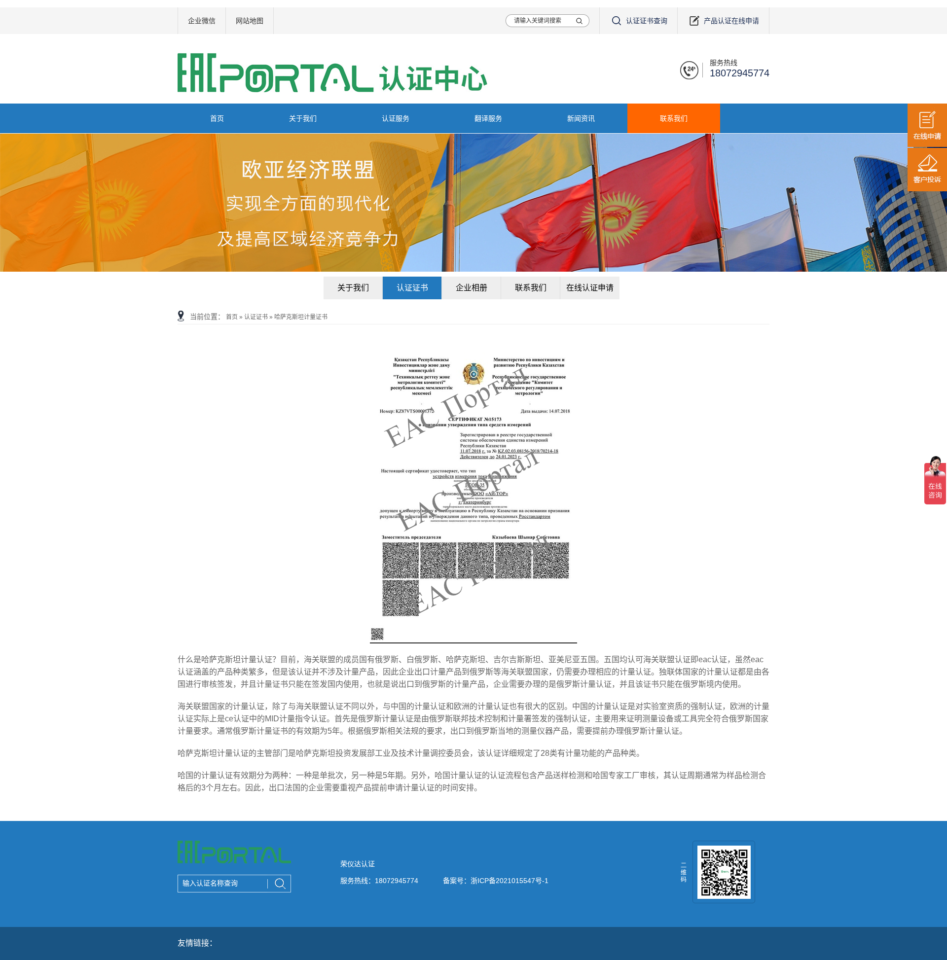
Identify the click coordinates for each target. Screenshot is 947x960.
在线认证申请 (590, 288)
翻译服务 (488, 118)
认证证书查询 (646, 21)
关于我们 (303, 118)
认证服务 (395, 118)
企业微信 (202, 21)
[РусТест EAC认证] (234, 861)
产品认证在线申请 (731, 21)
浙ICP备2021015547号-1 (509, 881)
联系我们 (674, 118)
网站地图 (249, 21)
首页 (217, 118)
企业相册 (471, 288)
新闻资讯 (581, 118)
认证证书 (412, 288)
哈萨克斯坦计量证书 (301, 317)
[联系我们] (473, 203)
